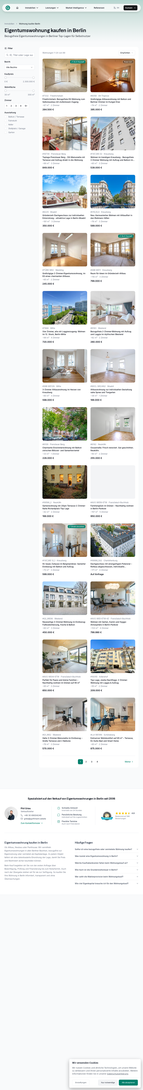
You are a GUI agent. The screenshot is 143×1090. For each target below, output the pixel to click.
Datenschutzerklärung (117, 1073)
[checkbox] (5, 117)
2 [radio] (11, 106)
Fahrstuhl (12, 121)
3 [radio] (16, 106)
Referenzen (99, 8)
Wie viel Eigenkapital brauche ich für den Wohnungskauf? (101, 883)
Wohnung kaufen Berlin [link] (29, 23)
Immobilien (30, 8)
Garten (11, 132)
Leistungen (50, 8)
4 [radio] (20, 106)
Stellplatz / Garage (16, 128)
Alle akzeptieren (128, 1082)
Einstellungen (80, 1082)
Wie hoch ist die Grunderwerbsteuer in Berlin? (96, 870)
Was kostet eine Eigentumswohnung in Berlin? (96, 856)
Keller (10, 125)
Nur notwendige (108, 1082)
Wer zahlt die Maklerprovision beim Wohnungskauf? (99, 876)
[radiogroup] (16, 105)
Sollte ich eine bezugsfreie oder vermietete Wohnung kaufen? (103, 849)
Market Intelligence (75, 8)
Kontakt (128, 8)
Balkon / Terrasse (16, 117)
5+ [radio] (26, 106)
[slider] (5, 77)
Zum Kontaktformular (30, 823)
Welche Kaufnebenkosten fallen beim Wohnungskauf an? (101, 863)
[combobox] (127, 52)
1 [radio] (6, 106)
